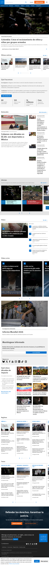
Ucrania (27, 5)
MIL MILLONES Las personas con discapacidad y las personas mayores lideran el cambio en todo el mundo (40, 410)
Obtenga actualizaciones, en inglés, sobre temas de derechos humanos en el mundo (17, 536)
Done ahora (39, 2)
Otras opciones (44, 561)
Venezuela (11, 5)
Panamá (32, 5)
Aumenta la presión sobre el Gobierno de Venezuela (24, 393)
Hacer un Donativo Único (30, 523)
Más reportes (43, 182)
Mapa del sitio (15, 547)
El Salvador (17, 5)
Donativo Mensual (17, 523)
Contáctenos (4, 547)
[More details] (20, 187)
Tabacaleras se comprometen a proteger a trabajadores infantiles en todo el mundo (40, 378)
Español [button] (31, 2)
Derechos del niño (5, 465)
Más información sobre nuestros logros (6, 392)
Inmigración (38, 5)
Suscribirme (36, 352)
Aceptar (36, 561)
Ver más (44, 55)
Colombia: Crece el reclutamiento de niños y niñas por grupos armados (21, 41)
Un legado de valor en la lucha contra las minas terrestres (23, 377)
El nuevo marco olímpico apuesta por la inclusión (39, 393)
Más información (6, 95)
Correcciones (9, 547)
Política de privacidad (14, 563)
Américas (3, 421)
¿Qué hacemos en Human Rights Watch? (10, 49)
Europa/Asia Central (22, 421)
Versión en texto (22, 547)
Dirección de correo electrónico (8, 350)
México (22, 5)
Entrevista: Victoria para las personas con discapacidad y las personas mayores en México (23, 409)
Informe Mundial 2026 (12, 331)
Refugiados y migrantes (22, 465)
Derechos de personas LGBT (37, 466)
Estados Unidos (36, 421)
